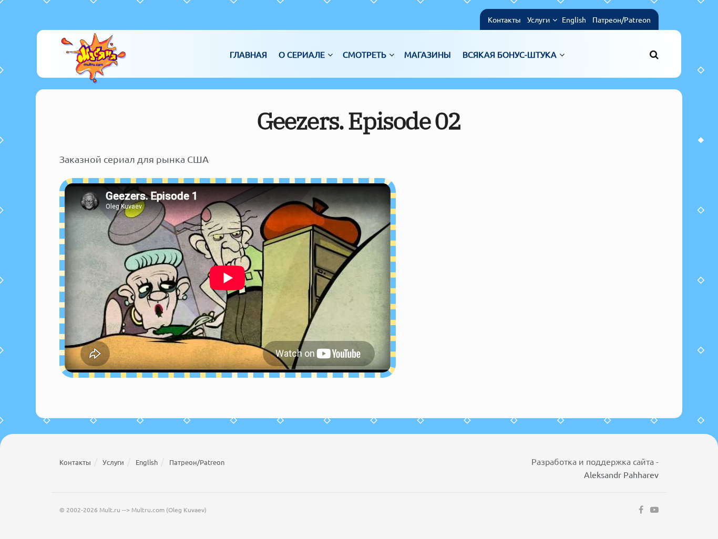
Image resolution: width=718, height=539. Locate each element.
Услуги (538, 19)
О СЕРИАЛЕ (302, 54)
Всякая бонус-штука (510, 54)
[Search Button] (654, 54)
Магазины (427, 54)
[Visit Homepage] (93, 54)
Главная (248, 54)
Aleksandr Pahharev (621, 474)
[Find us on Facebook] (641, 510)
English (574, 19)
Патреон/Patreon (621, 19)
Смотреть (364, 54)
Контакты (504, 19)
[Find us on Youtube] (654, 510)
